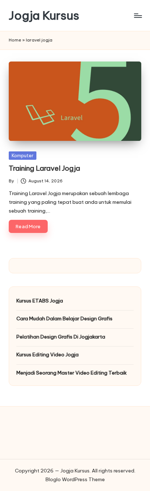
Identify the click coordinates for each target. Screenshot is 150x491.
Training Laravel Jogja (44, 168)
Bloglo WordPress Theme (75, 479)
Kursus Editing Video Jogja (47, 354)
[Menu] (137, 15)
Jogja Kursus (44, 15)
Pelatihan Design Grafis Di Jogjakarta (60, 336)
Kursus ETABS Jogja (39, 300)
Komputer (22, 155)
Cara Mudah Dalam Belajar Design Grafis (64, 318)
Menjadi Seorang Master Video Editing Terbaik (71, 372)
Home (15, 40)
